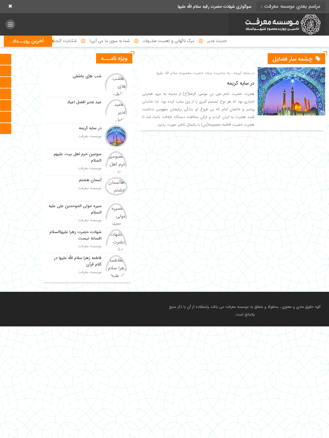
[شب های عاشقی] (87, 84)
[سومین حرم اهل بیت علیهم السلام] (87, 162)
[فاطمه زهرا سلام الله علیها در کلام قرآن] (87, 265)
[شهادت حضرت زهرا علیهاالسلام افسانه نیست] (87, 240)
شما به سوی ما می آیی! (122, 41)
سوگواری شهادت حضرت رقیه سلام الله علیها (215, 6)
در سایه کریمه (240, 83)
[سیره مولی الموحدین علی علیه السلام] (87, 214)
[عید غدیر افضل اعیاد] (87, 110)
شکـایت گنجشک (74, 41)
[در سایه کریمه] (87, 136)
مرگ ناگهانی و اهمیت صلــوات (181, 41)
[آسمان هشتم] (87, 188)
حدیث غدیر (229, 41)
